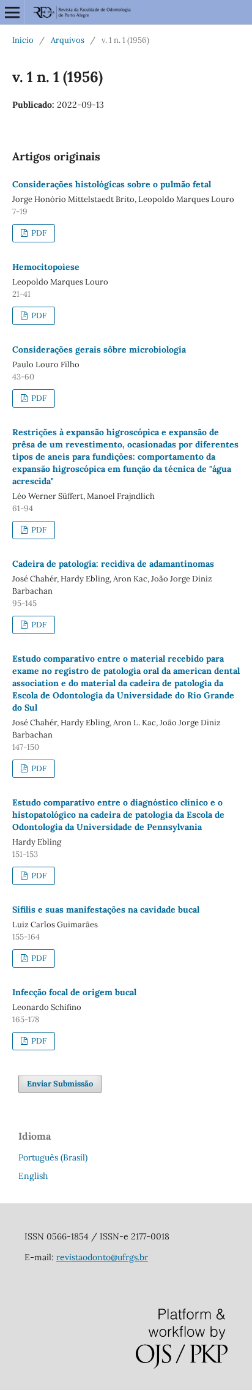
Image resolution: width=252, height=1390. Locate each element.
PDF (37, 233)
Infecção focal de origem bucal (74, 992)
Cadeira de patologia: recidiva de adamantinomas (113, 563)
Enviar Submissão (60, 1083)
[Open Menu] (12, 12)
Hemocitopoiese (46, 266)
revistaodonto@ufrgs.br (102, 1257)
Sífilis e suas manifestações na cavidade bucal (105, 909)
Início (23, 40)
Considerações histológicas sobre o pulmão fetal (111, 184)
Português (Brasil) (52, 1157)
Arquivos (67, 40)
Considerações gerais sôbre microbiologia (99, 349)
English (33, 1175)
